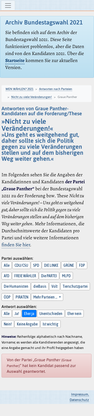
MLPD (66, 276)
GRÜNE (68, 265)
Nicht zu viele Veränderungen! (31, 97)
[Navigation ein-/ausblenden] (8, 5)
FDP (82, 265)
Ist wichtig (50, 324)
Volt (54, 286)
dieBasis (39, 286)
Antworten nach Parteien (55, 89)
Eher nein (74, 313)
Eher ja (29, 313)
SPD (36, 265)
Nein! (8, 324)
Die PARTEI (49, 276)
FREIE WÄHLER (25, 276)
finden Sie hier (16, 244)
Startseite (15, 60)
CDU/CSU (21, 265)
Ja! (17, 313)
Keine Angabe (27, 324)
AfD (6, 276)
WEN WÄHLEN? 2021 (19, 89)
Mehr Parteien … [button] (45, 297)
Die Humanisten (16, 286)
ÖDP (7, 297)
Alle (7, 265)
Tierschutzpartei (75, 286)
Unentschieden (50, 313)
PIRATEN (22, 297)
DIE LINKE (51, 265)
